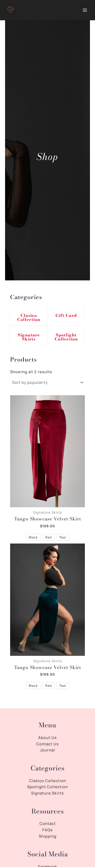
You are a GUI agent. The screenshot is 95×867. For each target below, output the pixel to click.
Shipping (47, 836)
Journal (47, 750)
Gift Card (66, 315)
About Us (47, 737)
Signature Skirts (29, 337)
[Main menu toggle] (85, 10)
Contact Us (47, 744)
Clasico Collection (28, 317)
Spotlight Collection (66, 337)
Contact (48, 823)
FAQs (47, 830)
